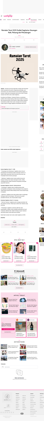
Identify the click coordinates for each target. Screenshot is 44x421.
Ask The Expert (32, 22)
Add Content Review (8, 329)
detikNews (17, 395)
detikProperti (18, 409)
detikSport (17, 404)
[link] (19, 271)
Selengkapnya (8, 332)
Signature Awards (33, 402)
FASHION (9, 19)
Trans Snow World (33, 404)
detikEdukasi (18, 397)
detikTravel (24, 395)
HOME (4, 19)
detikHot (17, 402)
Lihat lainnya (13, 226)
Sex (27, 22)
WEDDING (23, 19)
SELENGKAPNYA (19, 265)
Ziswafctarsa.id (32, 409)
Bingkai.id (31, 407)
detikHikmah (24, 407)
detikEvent (31, 400)
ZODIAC (39, 19)
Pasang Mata (32, 397)
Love (24, 22)
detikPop (23, 409)
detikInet (17, 400)
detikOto (17, 407)
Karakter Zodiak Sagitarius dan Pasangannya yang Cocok (10, 108)
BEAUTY (27, 19)
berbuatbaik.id (32, 395)
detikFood (24, 397)
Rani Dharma (12, 48)
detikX (23, 402)
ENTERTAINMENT (15, 19)
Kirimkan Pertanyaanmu (31, 47)
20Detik (23, 404)
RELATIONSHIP (34, 19)
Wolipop (23, 400)
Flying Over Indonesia (33, 411)
